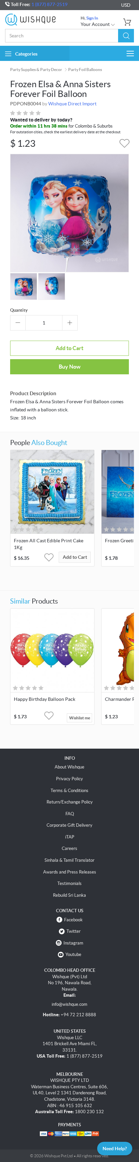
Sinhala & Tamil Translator (69, 860)
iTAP (69, 837)
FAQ (69, 813)
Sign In (92, 18)
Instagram (73, 943)
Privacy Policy (69, 778)
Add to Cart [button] (75, 557)
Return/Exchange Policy (70, 802)
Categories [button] (26, 54)
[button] (126, 35)
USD (126, 5)
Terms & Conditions (69, 790)
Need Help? (115, 1148)
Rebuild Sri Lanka (69, 895)
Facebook (73, 919)
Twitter (73, 931)
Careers (69, 848)
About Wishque (69, 767)
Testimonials (69, 883)
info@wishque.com (69, 1004)
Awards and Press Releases (69, 872)
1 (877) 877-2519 (49, 4)
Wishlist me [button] (79, 718)
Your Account (96, 24)
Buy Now (70, 367)
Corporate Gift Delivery (69, 825)
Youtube (73, 954)
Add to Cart (69, 348)
